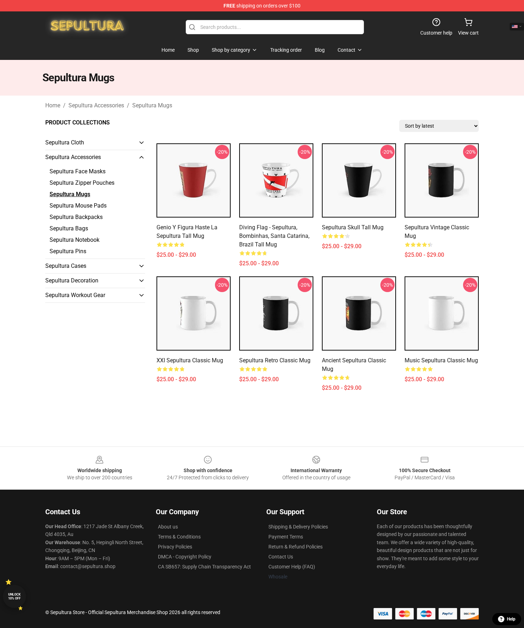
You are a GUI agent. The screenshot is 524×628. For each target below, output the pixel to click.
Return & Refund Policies (295, 547)
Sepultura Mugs (152, 105)
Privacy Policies (175, 547)
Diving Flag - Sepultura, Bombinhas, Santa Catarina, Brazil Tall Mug (274, 236)
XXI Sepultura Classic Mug (189, 360)
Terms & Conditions (179, 537)
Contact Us (280, 557)
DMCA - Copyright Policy (184, 557)
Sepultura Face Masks (78, 171)
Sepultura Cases (65, 265)
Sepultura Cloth (64, 142)
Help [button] (511, 619)
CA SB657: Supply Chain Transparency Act (204, 567)
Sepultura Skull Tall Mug (353, 227)
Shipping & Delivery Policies (298, 527)
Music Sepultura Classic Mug (441, 360)
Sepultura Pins (68, 251)
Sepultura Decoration (71, 280)
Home (52, 105)
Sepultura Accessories (96, 105)
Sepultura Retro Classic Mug (274, 360)
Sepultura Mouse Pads (78, 205)
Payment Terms (285, 537)
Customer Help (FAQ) (291, 567)
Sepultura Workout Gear (75, 295)
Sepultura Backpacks (76, 217)
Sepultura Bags (69, 228)
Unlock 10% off (14, 596)
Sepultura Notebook (74, 239)
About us (168, 527)
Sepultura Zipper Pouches (82, 182)
